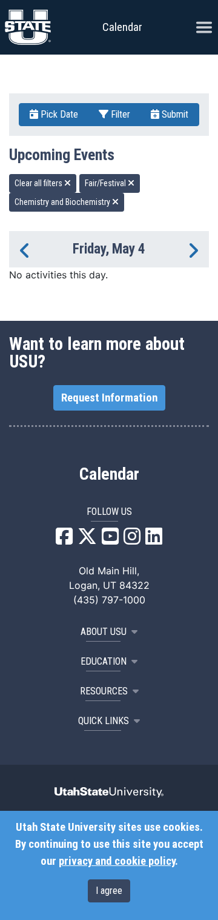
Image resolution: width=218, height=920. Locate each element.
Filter (119, 114)
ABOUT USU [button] (104, 631)
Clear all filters (39, 183)
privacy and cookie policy (117, 861)
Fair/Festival (106, 183)
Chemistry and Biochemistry (63, 202)
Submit (173, 114)
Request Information (109, 398)
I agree (109, 890)
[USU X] (87, 540)
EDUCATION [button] (104, 661)
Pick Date (58, 114)
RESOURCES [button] (104, 691)
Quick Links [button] (103, 721)
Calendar (109, 474)
